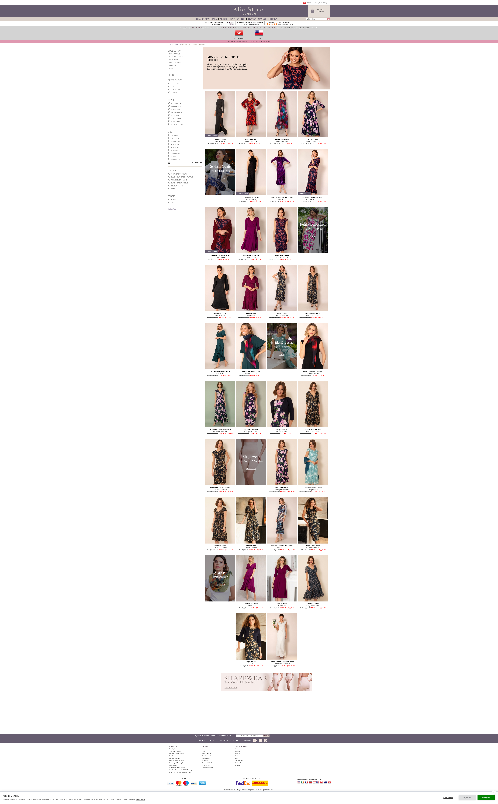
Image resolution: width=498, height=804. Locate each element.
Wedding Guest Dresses (177, 753)
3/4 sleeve (175, 115)
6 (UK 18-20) (175, 153)
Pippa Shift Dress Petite (220, 488)
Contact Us (238, 756)
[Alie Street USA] (318, 782)
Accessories (173, 765)
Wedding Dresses (174, 758)
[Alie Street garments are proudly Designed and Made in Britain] (231, 23)
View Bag (320, 11)
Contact (201, 740)
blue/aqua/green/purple (182, 177)
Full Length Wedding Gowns (178, 763)
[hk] (239, 36)
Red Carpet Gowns (175, 751)
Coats (171, 68)
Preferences (448, 798)
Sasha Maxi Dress (282, 139)
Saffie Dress (282, 313)
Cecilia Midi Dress (251, 139)
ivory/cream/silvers (179, 174)
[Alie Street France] (306, 782)
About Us (205, 749)
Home (169, 44)
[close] (494, 792)
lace (173, 203)
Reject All (467, 798)
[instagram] (265, 740)
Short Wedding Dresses (176, 760)
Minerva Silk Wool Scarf (313, 371)
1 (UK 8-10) (175, 138)
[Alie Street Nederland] (314, 782)
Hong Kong (239, 38)
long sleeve (176, 118)
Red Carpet (173, 60)
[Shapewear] (266, 692)
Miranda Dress (313, 604)
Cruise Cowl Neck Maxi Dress (282, 662)
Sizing (236, 749)
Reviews (223, 19)
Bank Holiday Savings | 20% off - (249, 41)
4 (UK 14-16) (175, 147)
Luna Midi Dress (281, 488)
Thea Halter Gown (251, 197)
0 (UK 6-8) (174, 135)
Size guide (223, 740)
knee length (176, 106)
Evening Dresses (175, 57)
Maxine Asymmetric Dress (282, 197)
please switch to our (292, 28)
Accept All (486, 798)
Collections (177, 44)
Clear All (172, 209)
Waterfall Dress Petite (220, 371)
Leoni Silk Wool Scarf (251, 371)
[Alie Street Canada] (321, 782)
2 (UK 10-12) (175, 141)
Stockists (205, 760)
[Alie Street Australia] (325, 782)
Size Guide (197, 162)
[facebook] (255, 740)
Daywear (172, 65)
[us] (259, 36)
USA (259, 38)
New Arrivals (174, 54)
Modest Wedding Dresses (177, 767)
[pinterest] (260, 740)
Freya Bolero (281, 429)
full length (176, 104)
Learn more (140, 799)
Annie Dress (313, 139)
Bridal (214, 19)
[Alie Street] (237, 15)
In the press (206, 765)
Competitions (206, 758)
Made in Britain (206, 753)
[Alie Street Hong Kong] (329, 782)
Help (211, 740)
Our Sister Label (207, 756)
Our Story (234, 19)
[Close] (314, 28)
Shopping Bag (239, 760)
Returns (262, 19)
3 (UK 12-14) (175, 144)
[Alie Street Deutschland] (310, 782)
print (173, 189)
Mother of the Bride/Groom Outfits (180, 772)
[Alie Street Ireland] (303, 782)
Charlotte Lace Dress (313, 488)
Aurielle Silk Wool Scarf (220, 255)
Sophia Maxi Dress (312, 313)
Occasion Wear (202, 19)
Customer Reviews (208, 767)
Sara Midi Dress (220, 546)
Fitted (173, 87)
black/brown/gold (179, 183)
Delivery (252, 19)
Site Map (237, 765)
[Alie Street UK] (299, 782)
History (204, 751)
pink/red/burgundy (179, 180)
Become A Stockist (207, 763)
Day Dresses (173, 756)
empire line (175, 90)
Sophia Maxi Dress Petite (220, 429)
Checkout (272, 19)
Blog (243, 19)
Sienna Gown (220, 139)
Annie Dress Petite (251, 255)
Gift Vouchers (239, 763)
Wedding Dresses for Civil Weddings (180, 770)
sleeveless (175, 109)
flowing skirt (177, 124)
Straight (174, 93)
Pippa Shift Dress (282, 255)
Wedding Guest (175, 62)
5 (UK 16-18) (175, 150)
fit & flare (175, 84)
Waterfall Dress (251, 604)
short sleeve (176, 112)
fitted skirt (176, 121)
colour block (177, 186)
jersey (173, 200)
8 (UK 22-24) (175, 159)
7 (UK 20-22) (175, 156)
